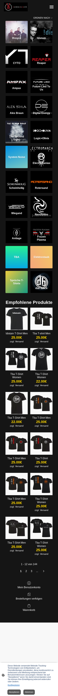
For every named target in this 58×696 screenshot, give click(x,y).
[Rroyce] (16, 27)
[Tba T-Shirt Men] (16, 403)
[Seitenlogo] (16, 6)
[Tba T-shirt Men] (41, 319)
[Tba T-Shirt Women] (16, 359)
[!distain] (41, 27)
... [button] (37, 571)
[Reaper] (41, 52)
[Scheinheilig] (16, 177)
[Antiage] (16, 227)
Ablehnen (29, 692)
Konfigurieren (14, 685)
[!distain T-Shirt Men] (16, 319)
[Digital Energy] (41, 102)
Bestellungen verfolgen (29, 598)
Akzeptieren (14, 692)
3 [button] (31, 571)
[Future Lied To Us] (41, 77)
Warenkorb (29, 610)
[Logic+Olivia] (41, 127)
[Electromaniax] (41, 152)
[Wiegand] (16, 202)
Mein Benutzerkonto (29, 587)
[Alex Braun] (16, 102)
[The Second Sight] (16, 127)
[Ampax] (16, 77)
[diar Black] (41, 277)
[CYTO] (16, 52)
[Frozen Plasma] (41, 227)
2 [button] (26, 571)
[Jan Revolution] (41, 202)
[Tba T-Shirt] (41, 443)
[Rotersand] (41, 177)
